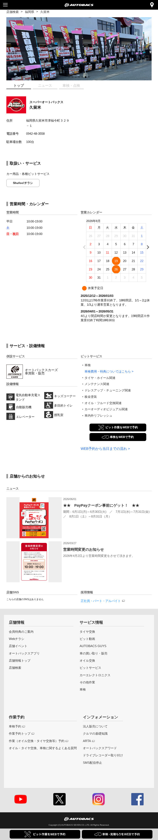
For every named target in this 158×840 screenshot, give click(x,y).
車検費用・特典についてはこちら (108, 371)
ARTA (87, 741)
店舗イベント (18, 646)
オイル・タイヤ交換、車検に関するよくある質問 (43, 748)
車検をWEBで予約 (122, 437)
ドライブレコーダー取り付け (103, 755)
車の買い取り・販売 (93, 653)
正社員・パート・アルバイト (101, 601)
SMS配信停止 (92, 762)
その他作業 (87, 682)
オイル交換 (87, 660)
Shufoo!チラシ (23, 183)
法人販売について (95, 726)
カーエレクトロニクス (95, 675)
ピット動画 (87, 639)
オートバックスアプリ (24, 653)
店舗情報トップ (19, 660)
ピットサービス (90, 667)
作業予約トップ (19, 733)
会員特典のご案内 (21, 631)
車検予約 (15, 726)
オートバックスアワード (100, 748)
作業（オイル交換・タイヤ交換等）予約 (36, 741)
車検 (83, 689)
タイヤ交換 (87, 631)
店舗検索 (12, 12)
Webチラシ (16, 639)
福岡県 (29, 12)
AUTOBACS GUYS (93, 646)
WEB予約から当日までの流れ (104, 449)
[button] (69, 77)
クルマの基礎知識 (95, 733)
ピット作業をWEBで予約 (121, 427)
